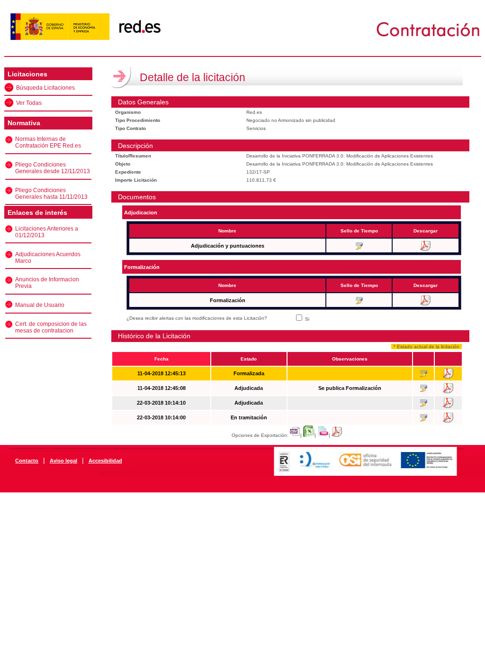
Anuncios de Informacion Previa (47, 282)
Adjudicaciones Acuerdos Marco (48, 257)
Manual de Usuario (39, 305)
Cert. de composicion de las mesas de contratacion (51, 327)
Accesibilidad (105, 460)
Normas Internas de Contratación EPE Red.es (48, 142)
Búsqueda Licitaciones (45, 87)
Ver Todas (29, 103)
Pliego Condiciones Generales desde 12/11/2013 (52, 168)
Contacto (26, 460)
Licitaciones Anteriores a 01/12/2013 (46, 232)
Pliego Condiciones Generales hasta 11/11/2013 (51, 193)
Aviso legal (63, 460)
